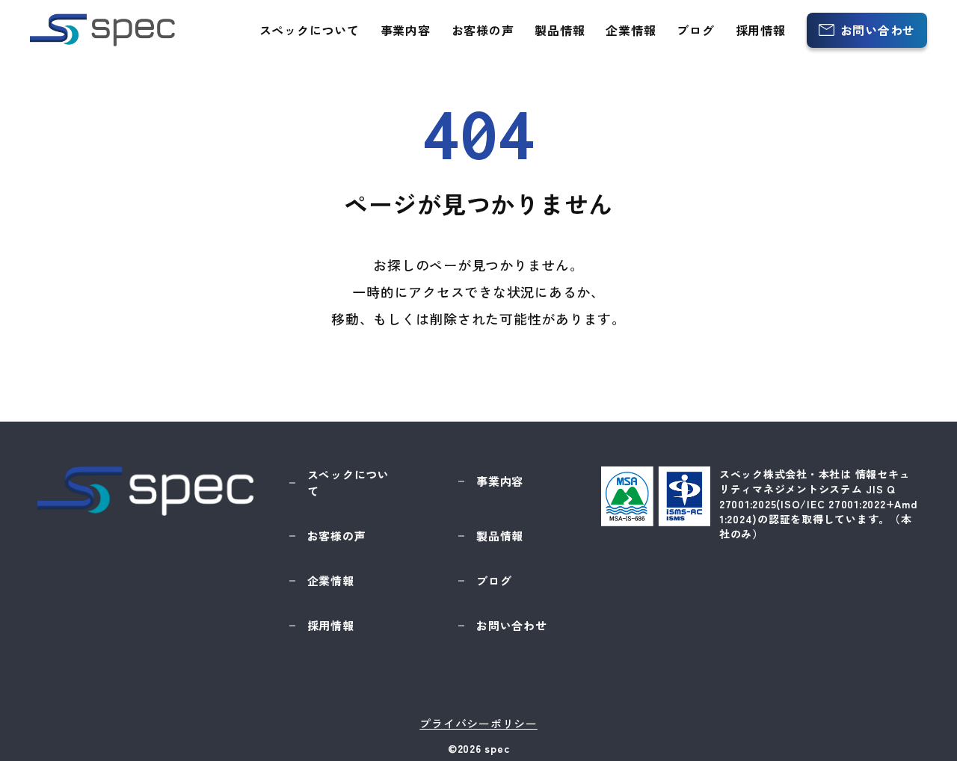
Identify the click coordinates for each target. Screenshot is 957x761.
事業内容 (406, 30)
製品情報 (560, 30)
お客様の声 (483, 30)
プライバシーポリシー (478, 723)
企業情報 (631, 30)
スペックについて (309, 30)
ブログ (695, 30)
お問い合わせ (878, 30)
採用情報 (761, 30)
